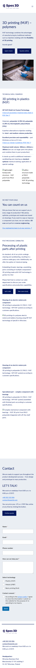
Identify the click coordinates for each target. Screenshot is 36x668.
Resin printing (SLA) (12, 588)
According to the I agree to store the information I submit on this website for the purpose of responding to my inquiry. (19, 600)
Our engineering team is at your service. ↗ (17, 228)
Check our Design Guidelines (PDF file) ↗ (16, 143)
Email (4, 537)
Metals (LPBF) (10, 584)
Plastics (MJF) (10, 581)
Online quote (9, 513)
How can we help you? (11, 559)
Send (6, 609)
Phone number (7, 548)
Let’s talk (8, 291)
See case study (23, 291)
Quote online (24, 51)
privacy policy (22, 597)
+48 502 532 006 (8, 497)
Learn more (8, 51)
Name (5, 526)
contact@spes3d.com (9, 500)
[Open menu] (32, 6)
